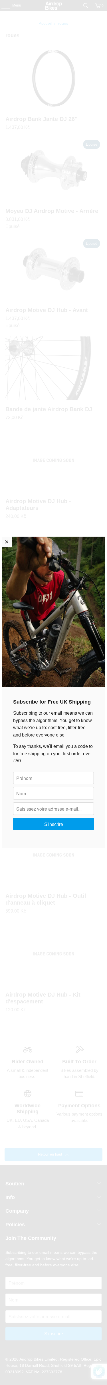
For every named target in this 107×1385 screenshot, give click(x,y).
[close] (7, 542)
